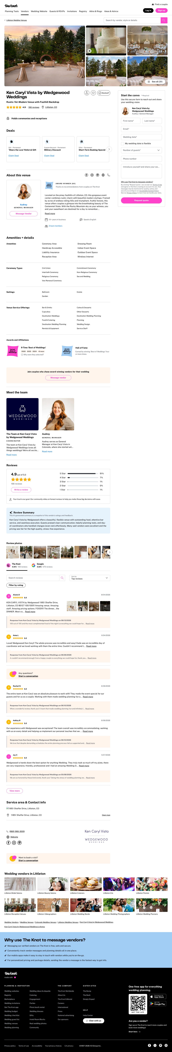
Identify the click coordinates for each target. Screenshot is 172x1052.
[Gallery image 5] (147, 71)
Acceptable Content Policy (149, 191)
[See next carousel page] (109, 149)
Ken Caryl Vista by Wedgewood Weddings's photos (24, 927)
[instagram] (92, 175)
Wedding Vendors (11, 922)
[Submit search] (164, 20)
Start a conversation (28, 676)
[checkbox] (122, 143)
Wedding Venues (26, 922)
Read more (50, 213)
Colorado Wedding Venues (45, 922)
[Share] (86, 93)
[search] (62, 578)
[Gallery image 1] (44, 56)
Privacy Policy (132, 193)
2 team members (55, 226)
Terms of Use (157, 185)
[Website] (103, 175)
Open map (106, 815)
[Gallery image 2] (106, 40)
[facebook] (86, 175)
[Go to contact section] (108, 176)
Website (14, 837)
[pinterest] (97, 175)
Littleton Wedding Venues (16, 20)
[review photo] (12, 552)
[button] (106, 40)
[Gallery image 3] (106, 71)
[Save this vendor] (93, 92)
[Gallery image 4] (147, 40)
